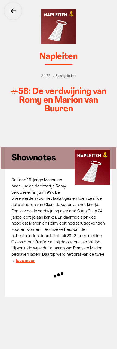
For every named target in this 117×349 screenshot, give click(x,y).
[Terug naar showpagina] (58, 26)
